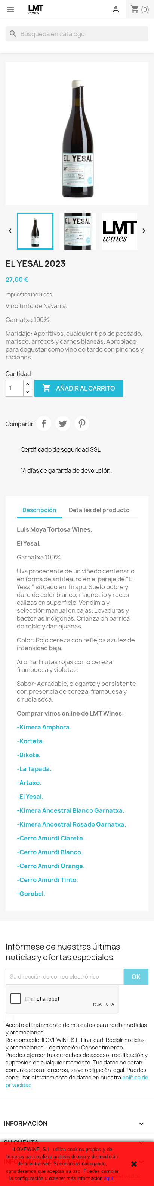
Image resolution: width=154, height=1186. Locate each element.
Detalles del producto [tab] (99, 510)
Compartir (43, 423)
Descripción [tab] (39, 510)
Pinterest (81, 423)
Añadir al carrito (78, 387)
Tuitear (62, 423)
